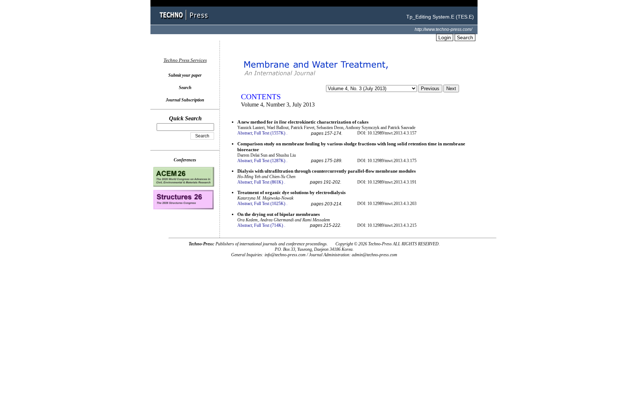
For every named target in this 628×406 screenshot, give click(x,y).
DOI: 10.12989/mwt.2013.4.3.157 (386, 133)
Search (465, 37)
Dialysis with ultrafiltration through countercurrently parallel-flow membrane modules (326, 171)
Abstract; (245, 133)
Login (444, 37)
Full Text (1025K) (269, 203)
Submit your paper (185, 75)
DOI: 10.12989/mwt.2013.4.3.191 (386, 182)
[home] (185, 21)
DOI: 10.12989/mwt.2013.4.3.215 (386, 225)
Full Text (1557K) (269, 133)
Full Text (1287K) (269, 160)
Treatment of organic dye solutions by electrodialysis (291, 192)
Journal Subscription (185, 99)
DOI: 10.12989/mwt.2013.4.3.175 (386, 160)
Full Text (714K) (268, 225)
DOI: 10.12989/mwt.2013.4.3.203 (386, 203)
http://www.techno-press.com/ (443, 29)
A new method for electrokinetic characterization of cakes (303, 122)
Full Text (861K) (268, 182)
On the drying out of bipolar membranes (278, 214)
